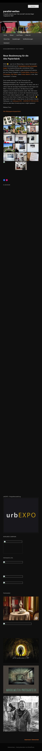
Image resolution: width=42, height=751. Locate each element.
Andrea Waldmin (25, 74)
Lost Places (19, 35)
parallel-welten (11, 11)
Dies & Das (7, 39)
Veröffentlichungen (28, 39)
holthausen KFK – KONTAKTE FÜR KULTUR (25, 101)
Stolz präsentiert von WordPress (25, 747)
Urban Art (27, 35)
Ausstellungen (16, 39)
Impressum (6, 43)
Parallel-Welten (25, 72)
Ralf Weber (14, 74)
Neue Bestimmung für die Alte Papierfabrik (15, 57)
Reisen (12, 35)
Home (5, 35)
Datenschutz (35, 739)
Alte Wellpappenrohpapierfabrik (12, 111)
